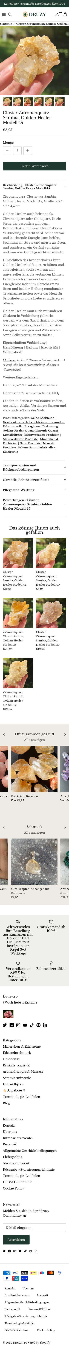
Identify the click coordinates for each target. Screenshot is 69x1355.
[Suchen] (12, 14)
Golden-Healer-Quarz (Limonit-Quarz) (30, 430)
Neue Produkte (30, 443)
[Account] (56, 14)
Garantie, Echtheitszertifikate (26, 480)
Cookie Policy (13, 1188)
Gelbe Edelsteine (42, 418)
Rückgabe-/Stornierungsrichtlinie (29, 1170)
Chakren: (9, 360)
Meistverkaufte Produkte (41, 434)
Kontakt (9, 1125)
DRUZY (18, 1342)
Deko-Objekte (13, 1084)
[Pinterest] (38, 1025)
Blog (6, 1103)
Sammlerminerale (17, 1078)
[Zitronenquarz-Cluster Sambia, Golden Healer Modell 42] (18, 673)
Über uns (10, 1132)
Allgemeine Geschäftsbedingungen (30, 1151)
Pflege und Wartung (18, 490)
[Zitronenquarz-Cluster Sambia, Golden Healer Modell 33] (18, 613)
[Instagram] (18, 1025)
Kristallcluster (12, 434)
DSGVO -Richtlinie (18, 1182)
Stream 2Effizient (16, 1163)
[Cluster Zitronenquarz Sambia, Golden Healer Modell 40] (51, 553)
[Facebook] (12, 1025)
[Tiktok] (32, 1025)
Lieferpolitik (12, 1157)
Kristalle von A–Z (16, 1065)
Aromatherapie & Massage (23, 1071)
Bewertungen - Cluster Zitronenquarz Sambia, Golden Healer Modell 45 (27, 504)
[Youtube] (25, 1025)
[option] (34, 60)
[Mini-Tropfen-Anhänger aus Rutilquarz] (34, 862)
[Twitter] (5, 1025)
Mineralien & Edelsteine (22, 1046)
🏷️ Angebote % (14, 1090)
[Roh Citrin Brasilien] (34, 769)
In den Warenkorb (34, 166)
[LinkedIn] (45, 1025)
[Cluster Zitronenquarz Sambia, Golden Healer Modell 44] (18, 553)
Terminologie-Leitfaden (21, 1097)
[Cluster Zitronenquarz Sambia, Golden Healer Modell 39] (51, 613)
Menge (8, 143)
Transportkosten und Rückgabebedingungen (21, 468)
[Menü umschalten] (4, 14)
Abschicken (16, 1240)
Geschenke (11, 1059)
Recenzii (9, 1144)
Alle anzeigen (34, 740)
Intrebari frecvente (17, 1138)
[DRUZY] (34, 14)
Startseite (6, 23)
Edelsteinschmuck (17, 1053)
